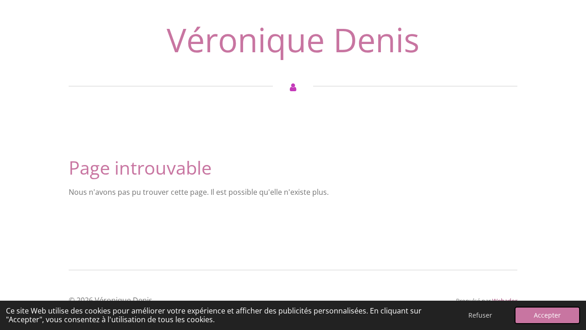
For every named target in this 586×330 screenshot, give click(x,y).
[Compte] (293, 86)
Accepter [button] (547, 315)
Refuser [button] (480, 315)
